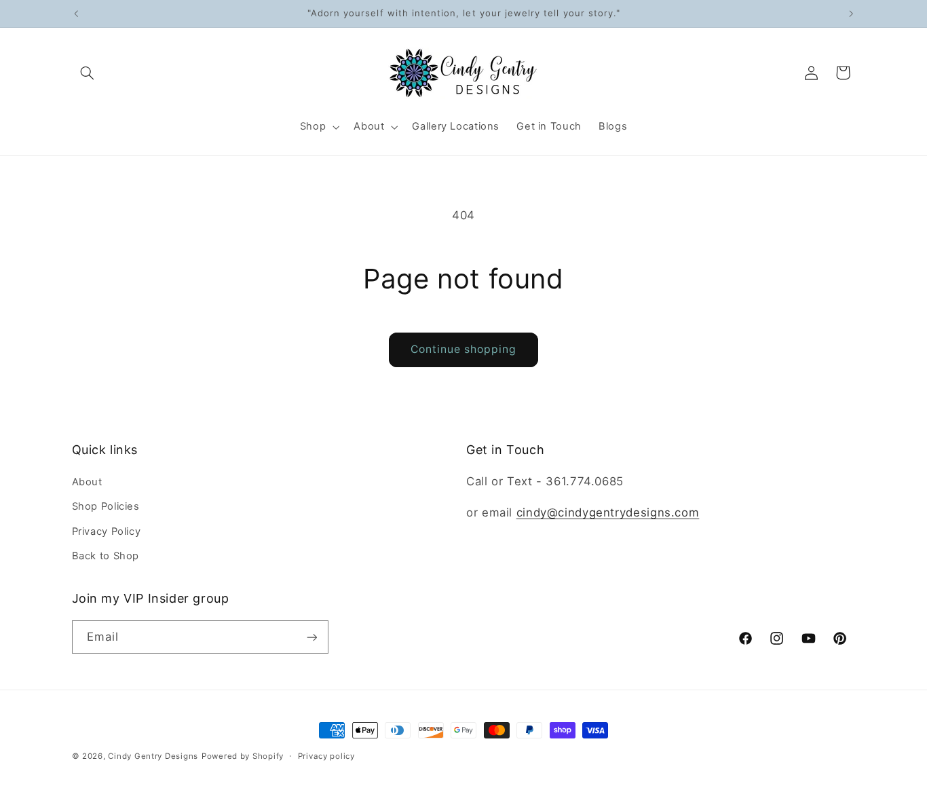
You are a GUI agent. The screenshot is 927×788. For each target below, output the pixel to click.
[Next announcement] (851, 13)
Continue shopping (464, 349)
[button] (87, 72)
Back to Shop (106, 556)
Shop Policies (106, 506)
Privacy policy (326, 756)
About (87, 482)
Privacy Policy (106, 531)
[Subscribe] (311, 637)
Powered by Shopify (243, 756)
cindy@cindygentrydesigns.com (608, 512)
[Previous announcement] (76, 13)
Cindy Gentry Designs (153, 756)
